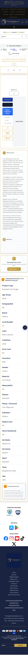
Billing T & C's (14, 579)
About (6, 9)
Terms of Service (14, 592)
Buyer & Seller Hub (21, 9)
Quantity (14, 90)
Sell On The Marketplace (20, 14)
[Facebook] (6, 538)
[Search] (26, 36)
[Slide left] (8, 70)
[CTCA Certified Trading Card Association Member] (18, 513)
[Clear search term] (22, 36)
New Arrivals (6, 14)
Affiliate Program (14, 577)
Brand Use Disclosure (14, 595)
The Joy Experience (13, 17)
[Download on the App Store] (11, 527)
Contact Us (14, 583)
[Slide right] (19, 70)
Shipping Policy (14, 590)
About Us (14, 575)
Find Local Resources (20, 11)
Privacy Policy (14, 586)
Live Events (5, 11)
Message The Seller (7, 138)
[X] (14, 544)
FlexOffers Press (14, 603)
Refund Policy (14, 588)
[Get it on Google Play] (17, 527)
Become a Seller (13, 269)
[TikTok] (22, 538)
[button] (7, 105)
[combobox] (14, 36)
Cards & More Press (14, 605)
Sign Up (20, 645)
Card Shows (12, 11)
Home (3, 9)
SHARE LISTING (19, 121)
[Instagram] (11, 538)
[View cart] (25, 327)
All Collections (13, 9)
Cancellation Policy (14, 581)
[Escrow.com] (10, 513)
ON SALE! (12, 14)
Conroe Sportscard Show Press (14, 600)
